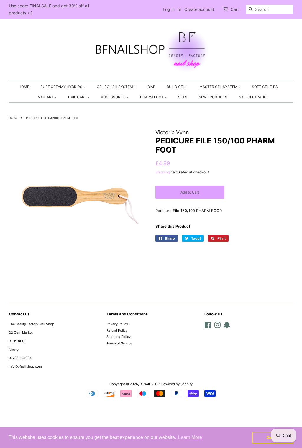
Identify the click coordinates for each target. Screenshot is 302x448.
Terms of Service (119, 343)
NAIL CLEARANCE (254, 97)
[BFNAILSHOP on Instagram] (217, 326)
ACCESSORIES (114, 97)
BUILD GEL (176, 87)
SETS (182, 97)
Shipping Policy (118, 337)
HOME (24, 87)
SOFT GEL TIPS (265, 87)
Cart (235, 9)
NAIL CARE (77, 97)
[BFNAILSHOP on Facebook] (207, 326)
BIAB (151, 87)
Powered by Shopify (177, 384)
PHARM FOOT (152, 97)
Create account (199, 9)
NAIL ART (46, 97)
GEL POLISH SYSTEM (115, 87)
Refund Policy (116, 330)
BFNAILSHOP (150, 384)
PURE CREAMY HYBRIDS (61, 87)
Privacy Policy (117, 324)
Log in (169, 9)
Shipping (162, 172)
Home (13, 118)
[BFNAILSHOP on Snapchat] (227, 326)
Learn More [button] (190, 437)
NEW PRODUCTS (212, 97)
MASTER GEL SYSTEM (218, 87)
